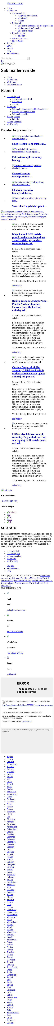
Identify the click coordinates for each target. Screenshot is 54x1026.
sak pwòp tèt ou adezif (27, 15)
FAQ (9, 51)
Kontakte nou (13, 53)
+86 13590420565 (9, 501)
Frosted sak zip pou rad (42, 580)
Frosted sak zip (36, 583)
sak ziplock (23, 18)
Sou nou (10, 43)
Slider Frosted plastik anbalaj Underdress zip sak (25, 579)
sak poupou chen (19, 38)
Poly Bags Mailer (28, 578)
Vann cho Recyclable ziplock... (29, 206)
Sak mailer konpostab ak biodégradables (35, 26)
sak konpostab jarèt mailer (29, 28)
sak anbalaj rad (18, 13)
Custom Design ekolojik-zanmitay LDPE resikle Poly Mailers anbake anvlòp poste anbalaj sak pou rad (28, 372)
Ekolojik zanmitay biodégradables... (22, 191)
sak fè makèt (17, 41)
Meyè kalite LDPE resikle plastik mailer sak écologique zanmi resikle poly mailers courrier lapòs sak (28, 239)
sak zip (21, 21)
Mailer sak (16, 23)
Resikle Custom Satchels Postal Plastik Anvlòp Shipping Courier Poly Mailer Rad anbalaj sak (29, 305)
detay (19, 285)
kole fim (21, 36)
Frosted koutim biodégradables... (22, 175)
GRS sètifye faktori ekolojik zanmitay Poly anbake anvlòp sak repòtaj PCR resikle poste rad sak (29, 439)
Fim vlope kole (18, 33)
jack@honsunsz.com (16, 610)
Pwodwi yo (12, 10)
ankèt (14, 285)
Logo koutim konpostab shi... (29, 143)
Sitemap (15, 578)
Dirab (9, 46)
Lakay (9, 8)
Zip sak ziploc (7, 583)
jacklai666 (11, 674)
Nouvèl (10, 48)
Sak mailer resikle (25, 31)
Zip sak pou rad (21, 583)
